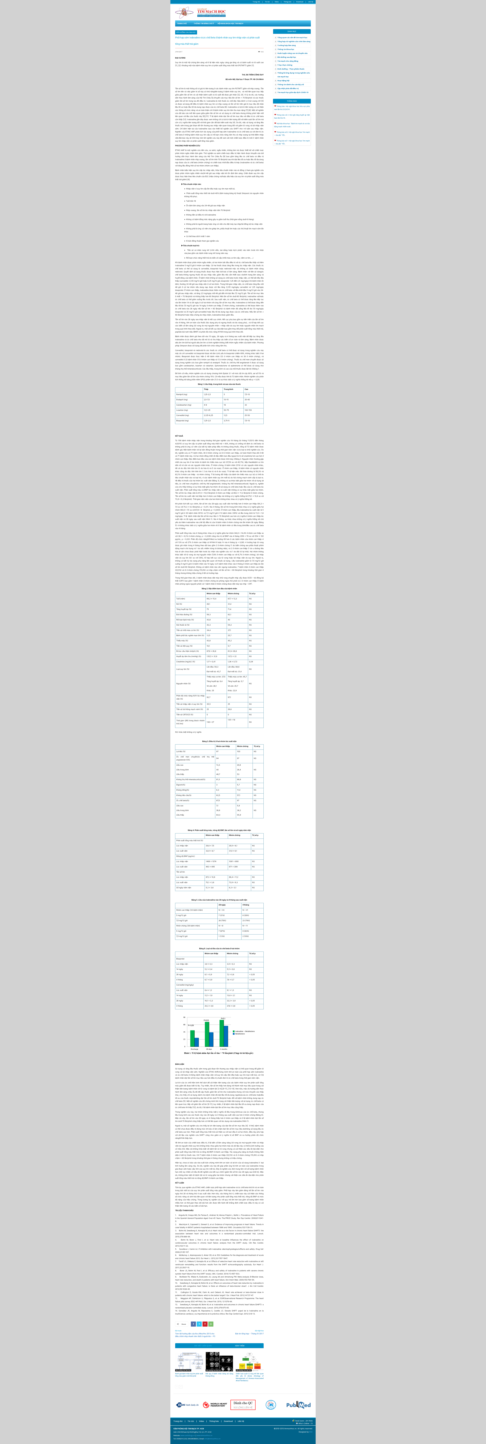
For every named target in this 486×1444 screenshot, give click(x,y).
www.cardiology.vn (187, 1435)
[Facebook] (193, 1324)
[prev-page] (176, 1386)
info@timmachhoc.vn (212, 1439)
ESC (311, 1432)
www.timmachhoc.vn (204, 1435)
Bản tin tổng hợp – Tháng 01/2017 (249, 1334)
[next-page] (180, 1386)
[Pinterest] (205, 1324)
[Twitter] (199, 1324)
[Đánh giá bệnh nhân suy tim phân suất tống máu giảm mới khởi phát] (189, 1362)
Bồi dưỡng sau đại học (186, 32)
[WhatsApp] (210, 1324)
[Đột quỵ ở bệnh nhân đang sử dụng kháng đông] (219, 1362)
